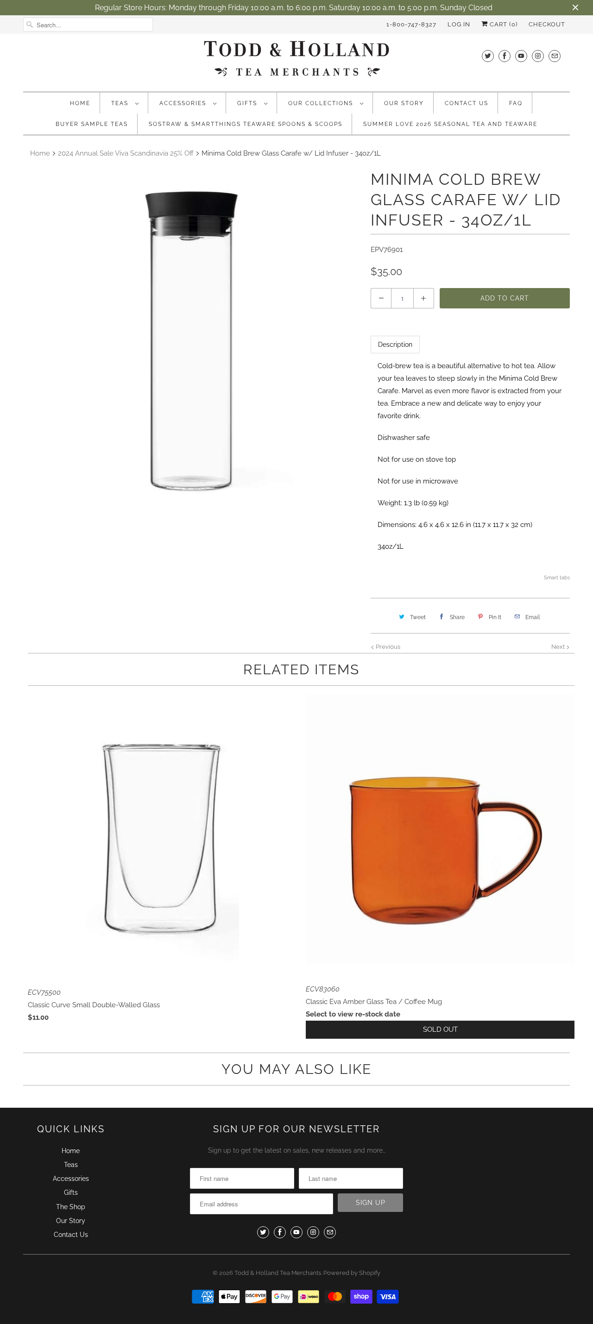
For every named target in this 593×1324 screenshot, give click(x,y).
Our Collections (321, 103)
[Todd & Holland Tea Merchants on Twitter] (488, 55)
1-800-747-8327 (411, 24)
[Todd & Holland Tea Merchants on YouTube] (521, 55)
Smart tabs (557, 578)
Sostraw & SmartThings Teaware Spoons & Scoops (245, 124)
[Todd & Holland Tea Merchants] (296, 61)
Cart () (502, 24)
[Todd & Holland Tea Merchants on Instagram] (538, 55)
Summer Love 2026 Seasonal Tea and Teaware (450, 124)
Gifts (248, 103)
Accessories (183, 103)
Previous (387, 646)
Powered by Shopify (351, 1272)
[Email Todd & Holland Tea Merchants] (555, 55)
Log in (459, 24)
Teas (121, 103)
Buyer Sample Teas (92, 124)
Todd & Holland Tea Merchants (277, 1272)
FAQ (516, 103)
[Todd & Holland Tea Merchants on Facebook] (504, 55)
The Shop (70, 1207)
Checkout (547, 24)
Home (80, 103)
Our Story (404, 103)
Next (558, 646)
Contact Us (466, 103)
